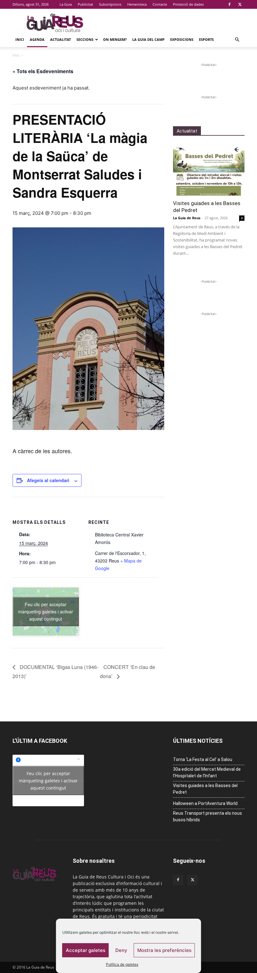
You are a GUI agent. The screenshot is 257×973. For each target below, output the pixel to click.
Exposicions (181, 39)
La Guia (66, 4)
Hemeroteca (137, 4)
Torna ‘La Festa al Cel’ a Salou (202, 759)
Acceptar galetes (85, 950)
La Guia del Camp (148, 39)
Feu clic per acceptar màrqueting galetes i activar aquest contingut (45, 611)
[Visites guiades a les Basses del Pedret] (208, 170)
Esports (206, 39)
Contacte (160, 4)
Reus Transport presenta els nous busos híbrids (207, 816)
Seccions (84, 39)
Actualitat (60, 39)
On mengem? (115, 39)
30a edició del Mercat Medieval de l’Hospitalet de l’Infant (207, 772)
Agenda (37, 39)
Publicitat (85, 4)
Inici (19, 39)
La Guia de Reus (186, 217)
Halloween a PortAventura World (205, 803)
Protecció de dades (188, 4)
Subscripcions (110, 4)
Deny (121, 950)
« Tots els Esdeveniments (43, 71)
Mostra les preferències (164, 950)
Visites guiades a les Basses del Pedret (205, 789)
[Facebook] (229, 4)
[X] (239, 4)
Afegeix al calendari (48, 480)
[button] (236, 40)
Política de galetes (122, 964)
